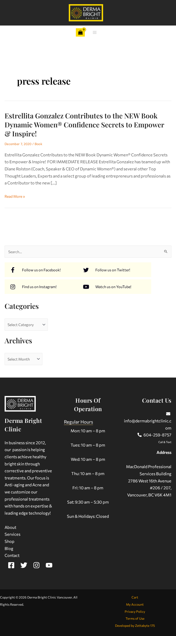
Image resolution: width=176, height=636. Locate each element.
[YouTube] (49, 565)
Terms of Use (135, 618)
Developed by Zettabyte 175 (135, 625)
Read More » (15, 196)
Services (12, 534)
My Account (135, 604)
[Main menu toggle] (94, 32)
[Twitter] (23, 565)
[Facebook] (11, 565)
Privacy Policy (135, 611)
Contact (12, 555)
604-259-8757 (157, 434)
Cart (135, 597)
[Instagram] (36, 565)
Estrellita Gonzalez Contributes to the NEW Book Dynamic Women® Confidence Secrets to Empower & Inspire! (84, 124)
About (10, 527)
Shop (9, 541)
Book (38, 144)
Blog (9, 548)
